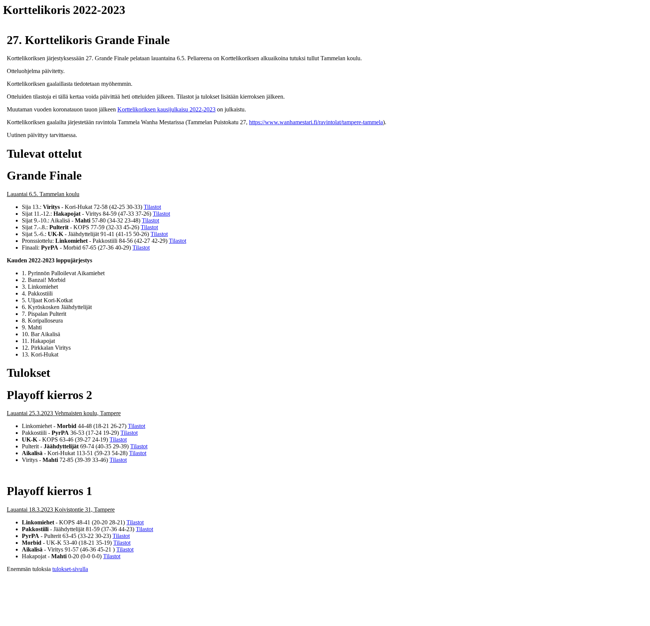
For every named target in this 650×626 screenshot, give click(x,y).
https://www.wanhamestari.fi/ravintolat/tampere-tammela (316, 122)
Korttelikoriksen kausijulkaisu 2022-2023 (166, 109)
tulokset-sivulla (70, 569)
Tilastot (152, 207)
